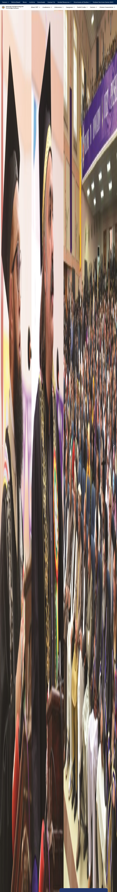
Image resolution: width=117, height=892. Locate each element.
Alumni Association (106, 7)
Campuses (69, 7)
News (25, 2)
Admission (58, 7)
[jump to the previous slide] (3, 446)
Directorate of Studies (81, 2)
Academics (46, 7)
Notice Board (15, 2)
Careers (4, 2)
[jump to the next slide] (114, 446)
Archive (32, 2)
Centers (92, 7)
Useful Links (81, 7)
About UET (34, 7)
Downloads (41, 2)
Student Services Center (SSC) (103, 2)
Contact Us (51, 2)
